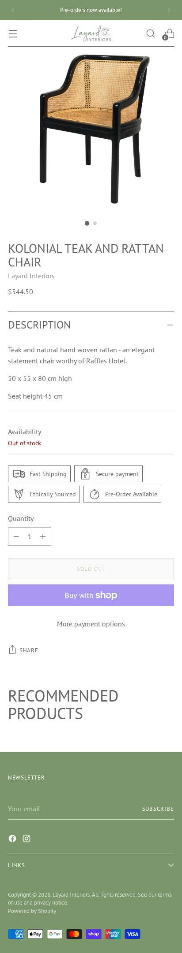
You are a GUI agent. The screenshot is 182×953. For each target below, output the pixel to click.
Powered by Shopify (32, 910)
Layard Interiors (31, 275)
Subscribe (158, 808)
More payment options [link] (91, 623)
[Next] (168, 10)
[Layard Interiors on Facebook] (13, 840)
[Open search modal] (150, 33)
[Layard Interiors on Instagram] (27, 840)
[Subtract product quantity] (43, 536)
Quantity (21, 518)
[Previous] (13, 10)
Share (28, 650)
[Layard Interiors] (91, 33)
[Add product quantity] (16, 536)
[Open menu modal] (13, 33)
